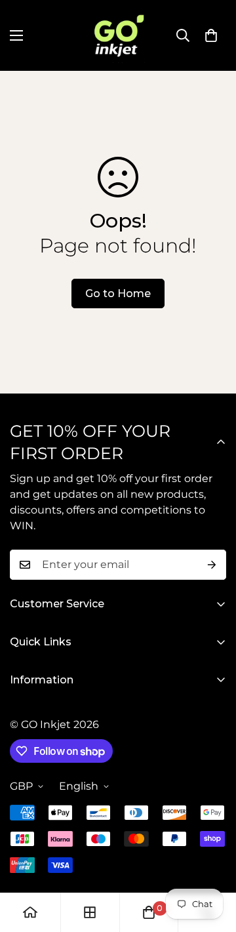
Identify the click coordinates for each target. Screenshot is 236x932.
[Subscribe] (211, 565)
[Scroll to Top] (212, 862)
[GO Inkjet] (118, 35)
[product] (30, 912)
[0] (211, 35)
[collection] (89, 912)
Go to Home (118, 293)
